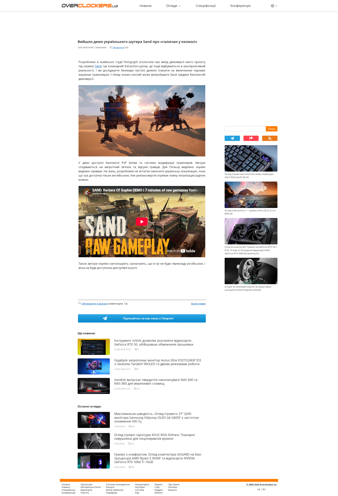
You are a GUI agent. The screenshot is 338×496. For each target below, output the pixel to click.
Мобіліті (159, 492)
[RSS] (269, 138)
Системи (139, 489)
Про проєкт (174, 484)
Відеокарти (86, 489)
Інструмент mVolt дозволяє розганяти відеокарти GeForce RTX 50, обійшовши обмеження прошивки (153, 342)
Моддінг (159, 489)
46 (133, 426)
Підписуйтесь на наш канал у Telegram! (148, 318)
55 (133, 444)
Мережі (158, 484)
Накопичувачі (142, 484)
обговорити (118, 47)
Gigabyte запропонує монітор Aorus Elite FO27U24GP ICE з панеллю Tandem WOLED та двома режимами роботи (157, 362)
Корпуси (110, 487)
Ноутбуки (140, 487)
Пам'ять (85, 492)
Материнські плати (91, 487)
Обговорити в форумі (94, 303)
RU (264, 489)
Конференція (240, 6)
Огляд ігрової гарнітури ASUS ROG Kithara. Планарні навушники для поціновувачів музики (154, 437)
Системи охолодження (118, 484)
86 (133, 467)
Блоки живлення (114, 489)
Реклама (172, 487)
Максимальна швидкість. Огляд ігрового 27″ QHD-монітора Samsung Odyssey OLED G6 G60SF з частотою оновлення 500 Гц (156, 417)
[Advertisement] (142, 24)
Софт (157, 487)
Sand (98, 66)
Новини (145, 6)
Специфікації (206, 6)
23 (138, 388)
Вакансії (172, 489)
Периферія (111, 492)
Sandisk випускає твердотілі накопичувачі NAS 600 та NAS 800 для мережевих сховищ (155, 382)
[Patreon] (251, 138)
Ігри (137, 492)
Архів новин (198, 303)
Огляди (171, 6)
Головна (66, 484)
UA (258, 489)
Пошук (271, 128)
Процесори (86, 484)
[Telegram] (232, 138)
